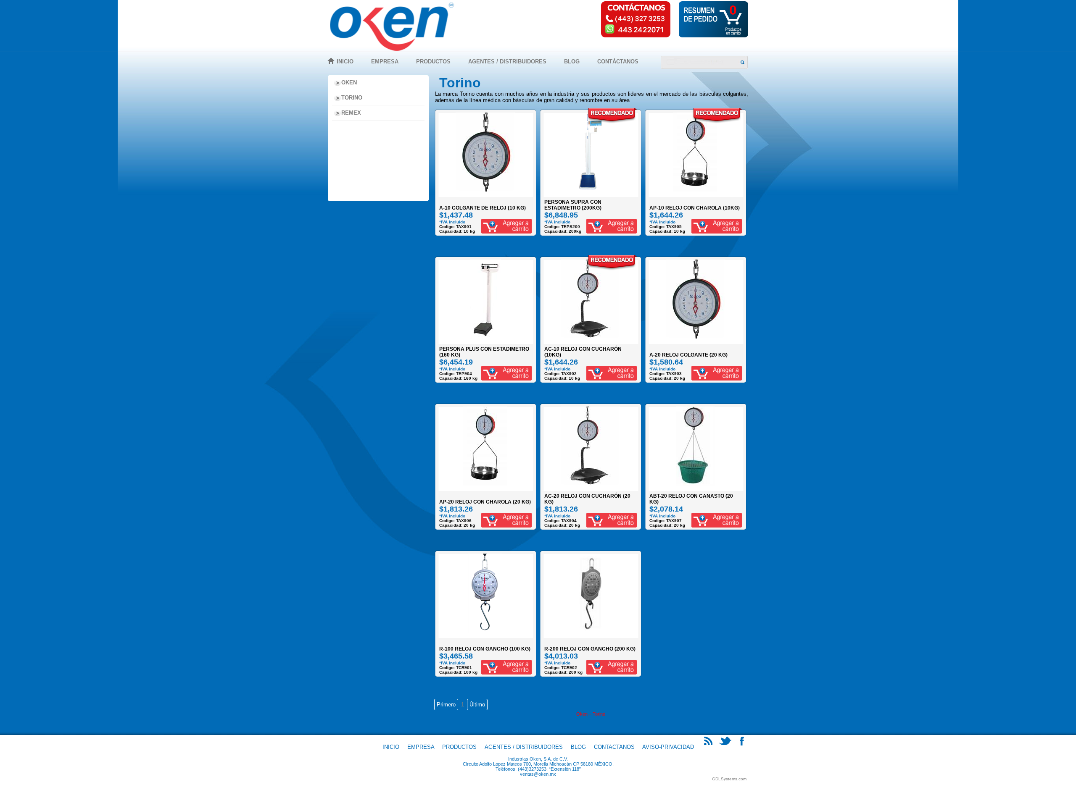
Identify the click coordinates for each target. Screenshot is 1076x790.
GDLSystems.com (729, 779)
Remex (351, 113)
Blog (572, 61)
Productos (433, 61)
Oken (349, 82)
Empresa (384, 61)
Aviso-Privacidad (668, 747)
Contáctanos (617, 61)
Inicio (345, 61)
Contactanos (614, 747)
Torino (351, 97)
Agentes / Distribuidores (507, 61)
